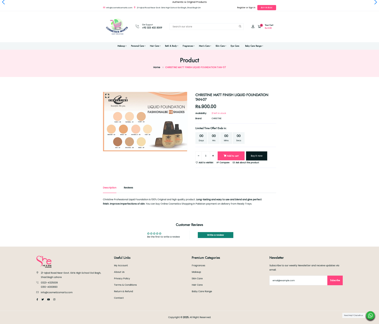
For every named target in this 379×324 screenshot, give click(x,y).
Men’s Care (204, 46)
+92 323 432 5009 (152, 27)
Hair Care (154, 46)
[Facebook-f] (37, 299)
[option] (145, 121)
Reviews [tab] (128, 187)
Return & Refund (123, 291)
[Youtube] (48, 299)
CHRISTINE (216, 118)
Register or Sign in (246, 7)
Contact (119, 298)
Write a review (215, 235)
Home (156, 67)
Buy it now (256, 155)
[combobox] (207, 26)
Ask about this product (247, 162)
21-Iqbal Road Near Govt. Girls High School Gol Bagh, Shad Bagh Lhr (168, 7)
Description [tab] (109, 187)
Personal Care (137, 46)
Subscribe (335, 280)
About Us (119, 272)
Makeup (121, 46)
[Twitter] (42, 299)
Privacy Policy (122, 278)
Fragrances (188, 46)
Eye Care (235, 46)
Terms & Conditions (125, 285)
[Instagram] (54, 299)
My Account (121, 265)
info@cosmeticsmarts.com (119, 7)
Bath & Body (171, 46)
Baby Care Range (253, 46)
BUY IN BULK (266, 7)
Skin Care (220, 46)
